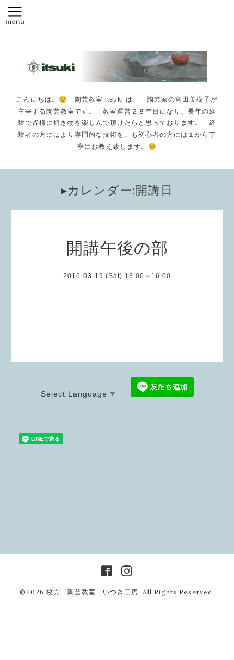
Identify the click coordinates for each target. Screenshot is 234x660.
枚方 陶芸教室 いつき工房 (92, 592)
